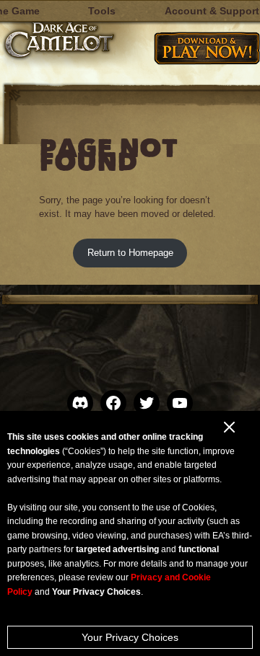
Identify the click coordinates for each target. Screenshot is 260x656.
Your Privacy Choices (130, 637)
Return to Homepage (130, 252)
